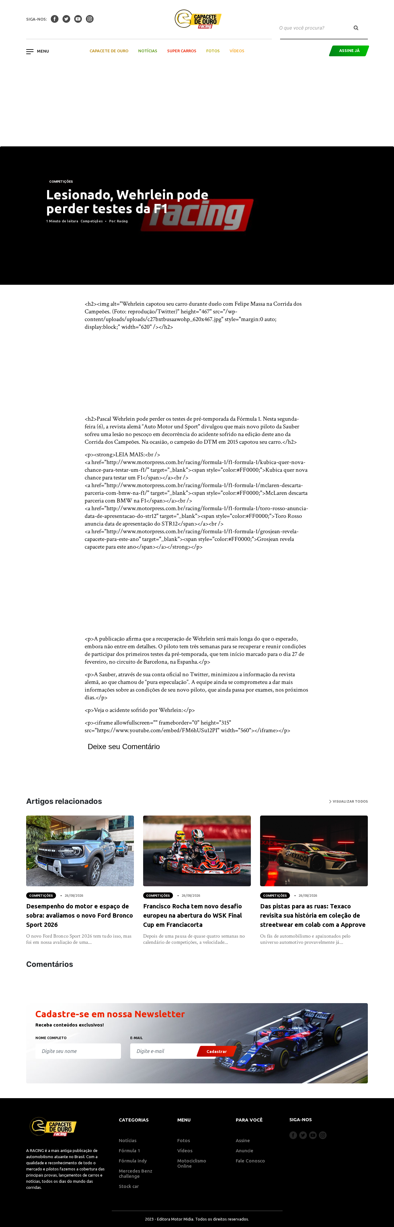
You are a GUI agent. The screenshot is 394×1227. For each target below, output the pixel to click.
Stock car (129, 1186)
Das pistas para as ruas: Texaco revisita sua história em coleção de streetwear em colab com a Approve (313, 915)
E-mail (136, 1038)
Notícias (147, 51)
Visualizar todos (350, 801)
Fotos (213, 51)
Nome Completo (50, 1038)
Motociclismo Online (191, 1163)
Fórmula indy (133, 1160)
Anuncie (244, 1150)
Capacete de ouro (109, 51)
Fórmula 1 (129, 1150)
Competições (61, 181)
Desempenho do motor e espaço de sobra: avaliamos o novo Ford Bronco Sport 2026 (79, 915)
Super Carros (181, 51)
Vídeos (237, 51)
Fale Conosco (250, 1160)
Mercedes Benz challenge (135, 1173)
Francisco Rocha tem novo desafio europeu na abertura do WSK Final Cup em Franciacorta (192, 915)
